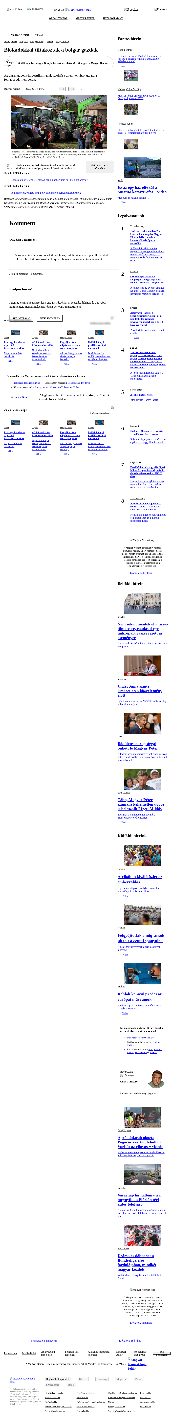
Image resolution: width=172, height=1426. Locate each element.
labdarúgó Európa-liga (129, 89)
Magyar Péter (124, 792)
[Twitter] (109, 381)
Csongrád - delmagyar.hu (55, 1411)
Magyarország (62, 41)
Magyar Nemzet (20, 34)
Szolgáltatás (52, 1384)
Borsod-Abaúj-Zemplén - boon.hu (58, 1407)
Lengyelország (37, 41)
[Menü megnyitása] (161, 10)
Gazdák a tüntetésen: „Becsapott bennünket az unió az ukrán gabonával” (49, 179)
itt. (74, 168)
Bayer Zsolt (126, 1071)
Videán (53, 387)
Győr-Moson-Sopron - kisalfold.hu (91, 1402)
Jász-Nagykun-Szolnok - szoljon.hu (122, 1393)
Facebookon (72, 383)
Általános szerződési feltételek (99, 1353)
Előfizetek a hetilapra (141, 573)
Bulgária (23, 41)
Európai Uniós (66, 337)
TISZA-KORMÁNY (113, 18)
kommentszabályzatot (89, 259)
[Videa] (95, 386)
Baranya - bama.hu (52, 1397)
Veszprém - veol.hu (147, 1402)
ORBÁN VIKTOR (58, 18)
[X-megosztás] (105, 89)
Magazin (121, 1379)
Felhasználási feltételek (72, 1353)
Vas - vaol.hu (145, 1397)
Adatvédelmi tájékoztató (48, 1353)
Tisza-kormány (137, 226)
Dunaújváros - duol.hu (86, 1393)
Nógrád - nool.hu (115, 1402)
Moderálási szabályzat (140, 1353)
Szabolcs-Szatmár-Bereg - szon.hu (122, 1411)
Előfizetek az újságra (130, 1340)
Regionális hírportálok (58, 1379)
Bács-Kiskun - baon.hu (54, 1393)
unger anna (135, 462)
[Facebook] (95, 381)
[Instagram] (102, 381)
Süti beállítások (161, 1353)
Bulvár (138, 1379)
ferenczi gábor (125, 123)
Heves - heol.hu (83, 1411)
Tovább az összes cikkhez (100, 413)
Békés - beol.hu (51, 1402)
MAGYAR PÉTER (85, 18)
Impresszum (10, 1353)
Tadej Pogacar (124, 1130)
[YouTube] (102, 386)
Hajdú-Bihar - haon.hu (86, 1407)
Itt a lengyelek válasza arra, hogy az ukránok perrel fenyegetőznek (46, 192)
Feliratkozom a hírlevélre (99, 167)
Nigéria (35, 337)
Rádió (71, 1384)
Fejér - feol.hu (82, 1397)
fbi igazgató (129, 1075)
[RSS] (109, 386)
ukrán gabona (10, 41)
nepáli (6, 337)
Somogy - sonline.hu (116, 1407)
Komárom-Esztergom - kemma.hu (121, 1397)
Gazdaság (102, 1379)
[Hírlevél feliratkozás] (109, 377)
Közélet (83, 1379)
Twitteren (85, 383)
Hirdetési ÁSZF (121, 1353)
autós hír (122, 1188)
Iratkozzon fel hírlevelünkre (26, 383)
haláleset (134, 271)
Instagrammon (42, 387)
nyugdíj (134, 308)
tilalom (50, 41)
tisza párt (134, 426)
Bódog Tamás (125, 50)
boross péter (136, 390)
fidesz (120, 736)
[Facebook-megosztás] (112, 89)
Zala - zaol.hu (145, 1407)
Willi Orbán (123, 1248)
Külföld (38, 34)
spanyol (121, 927)
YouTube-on (64, 387)
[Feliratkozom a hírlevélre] (35, 10)
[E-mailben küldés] (98, 89)
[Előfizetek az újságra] (131, 10)
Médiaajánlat (29, 1353)
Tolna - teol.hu (145, 1393)
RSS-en (76, 387)
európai (91, 337)
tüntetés (121, 617)
